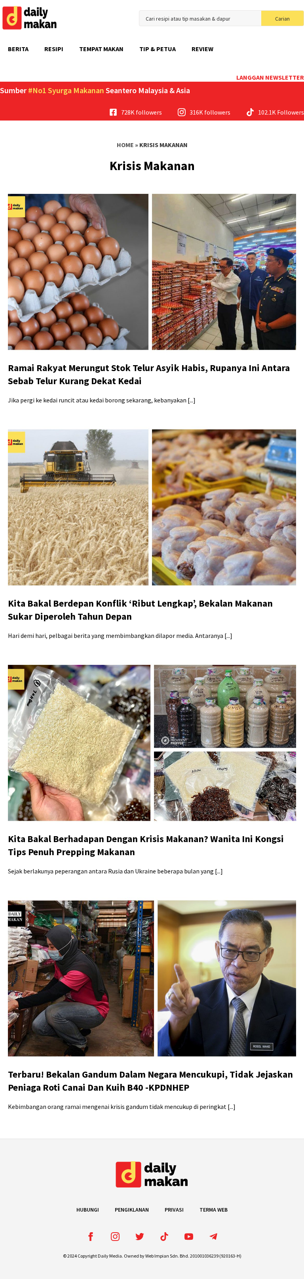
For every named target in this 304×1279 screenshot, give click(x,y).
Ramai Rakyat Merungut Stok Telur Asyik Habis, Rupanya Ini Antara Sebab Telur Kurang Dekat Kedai (149, 374)
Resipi (53, 49)
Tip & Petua (157, 49)
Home (125, 145)
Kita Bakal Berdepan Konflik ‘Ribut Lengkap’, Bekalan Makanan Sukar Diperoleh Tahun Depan (140, 610)
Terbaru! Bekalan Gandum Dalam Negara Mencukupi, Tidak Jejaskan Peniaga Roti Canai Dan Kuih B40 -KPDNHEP (150, 1081)
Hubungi (87, 1209)
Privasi (174, 1209)
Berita (18, 49)
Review (202, 49)
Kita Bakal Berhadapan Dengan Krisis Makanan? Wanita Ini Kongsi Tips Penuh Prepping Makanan (146, 845)
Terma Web (214, 1209)
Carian (282, 18)
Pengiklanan (132, 1209)
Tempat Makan (101, 49)
